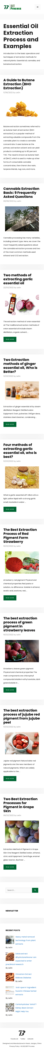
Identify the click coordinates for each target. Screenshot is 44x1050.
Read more (10, 339)
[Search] (35, 890)
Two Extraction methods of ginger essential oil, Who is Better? (20, 365)
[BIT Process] (12, 7)
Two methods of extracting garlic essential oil (18, 279)
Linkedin (30, 1039)
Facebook (14, 1039)
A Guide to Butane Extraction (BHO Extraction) (19, 84)
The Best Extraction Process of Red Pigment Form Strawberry (20, 535)
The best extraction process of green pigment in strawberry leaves (20, 624)
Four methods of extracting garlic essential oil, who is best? (20, 450)
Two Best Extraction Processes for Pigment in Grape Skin (20, 805)
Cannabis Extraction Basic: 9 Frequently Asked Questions (21, 192)
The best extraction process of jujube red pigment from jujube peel (21, 716)
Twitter (22, 1039)
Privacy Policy (14, 1046)
